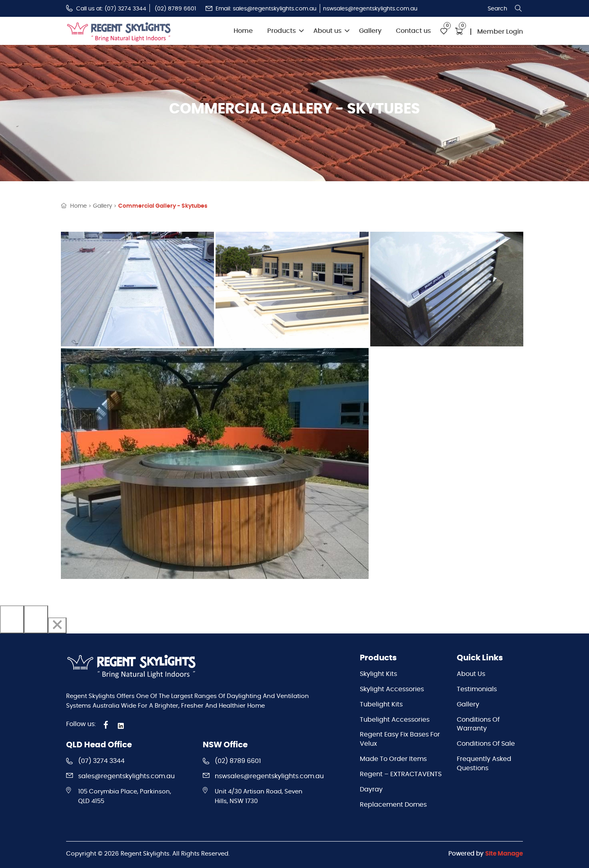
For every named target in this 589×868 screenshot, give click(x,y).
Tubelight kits (381, 704)
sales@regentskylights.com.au (126, 776)
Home (243, 31)
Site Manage (504, 854)
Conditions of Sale (486, 744)
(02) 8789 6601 (175, 9)
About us (327, 31)
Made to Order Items (393, 759)
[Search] (518, 8)
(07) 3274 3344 (101, 761)
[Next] (36, 619)
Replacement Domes (393, 804)
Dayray (371, 789)
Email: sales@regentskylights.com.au (266, 9)
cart (459, 31)
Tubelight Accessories (395, 719)
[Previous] (12, 619)
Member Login (500, 31)
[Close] (57, 625)
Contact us (413, 31)
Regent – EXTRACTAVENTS (401, 774)
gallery (102, 206)
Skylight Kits (378, 674)
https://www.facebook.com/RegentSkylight (106, 725)
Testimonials (477, 689)
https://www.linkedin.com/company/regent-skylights (122, 726)
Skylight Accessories (392, 689)
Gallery (370, 31)
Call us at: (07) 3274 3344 (111, 9)
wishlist (444, 31)
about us (471, 674)
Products (281, 31)
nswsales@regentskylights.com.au (370, 9)
